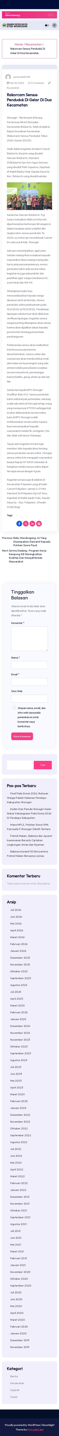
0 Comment (37, 82)
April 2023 (16, 1087)
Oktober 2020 (19, 1278)
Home (19, 44)
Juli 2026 (15, 909)
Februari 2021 (18, 1258)
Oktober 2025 (19, 971)
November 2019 (20, 1347)
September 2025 (20, 978)
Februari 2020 (19, 1326)
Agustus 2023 (18, 1060)
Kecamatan (34, 44)
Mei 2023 (16, 1080)
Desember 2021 (20, 1196)
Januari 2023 (18, 1108)
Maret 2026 (17, 937)
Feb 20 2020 (16, 82)
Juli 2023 (15, 1067)
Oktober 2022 (19, 1128)
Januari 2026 (18, 950)
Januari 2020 (18, 1333)
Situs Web (16, 691)
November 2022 (20, 1121)
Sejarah (15, 1390)
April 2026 (16, 930)
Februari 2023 (19, 1101)
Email (15, 674)
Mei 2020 (16, 1306)
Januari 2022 (18, 1190)
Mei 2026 (16, 923)
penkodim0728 (21, 76)
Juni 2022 (16, 1155)
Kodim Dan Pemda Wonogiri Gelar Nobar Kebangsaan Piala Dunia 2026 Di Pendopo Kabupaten (29, 813)
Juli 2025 (15, 991)
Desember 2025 (20, 957)
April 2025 (16, 998)
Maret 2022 (17, 1176)
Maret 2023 (17, 1094)
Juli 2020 (16, 1292)
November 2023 (20, 1039)
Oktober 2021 (18, 1210)
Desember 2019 (20, 1340)
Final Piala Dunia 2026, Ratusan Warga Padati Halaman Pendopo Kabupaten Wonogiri (27, 798)
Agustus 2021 (18, 1224)
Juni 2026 (16, 916)
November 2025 (20, 964)
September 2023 (20, 1053)
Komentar (17, 623)
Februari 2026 (19, 944)
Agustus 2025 (18, 985)
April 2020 (16, 1313)
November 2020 (20, 1272)
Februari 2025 (19, 1012)
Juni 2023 (16, 1073)
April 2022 (16, 1169)
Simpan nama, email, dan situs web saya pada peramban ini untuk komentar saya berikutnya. (32, 717)
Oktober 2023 (19, 1046)
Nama (15, 657)
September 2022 (20, 1135)
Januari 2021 (18, 1265)
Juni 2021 (15, 1237)
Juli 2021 (15, 1231)
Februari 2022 (19, 1183)
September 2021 (20, 1217)
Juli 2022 (15, 1149)
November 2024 (20, 1032)
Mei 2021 (15, 1244)
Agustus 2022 (18, 1142)
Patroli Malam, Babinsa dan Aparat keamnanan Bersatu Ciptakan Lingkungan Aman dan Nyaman (29, 840)
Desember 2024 (20, 1026)
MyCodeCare (35, 1429)
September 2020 (20, 1285)
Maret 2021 (17, 1251)
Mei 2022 (16, 1162)
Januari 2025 (18, 1019)
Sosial (13, 1396)
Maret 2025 (17, 1005)
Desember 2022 (20, 1114)
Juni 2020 (16, 1299)
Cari (42, 765)
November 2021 (20, 1203)
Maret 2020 (17, 1319)
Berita (14, 1376)
